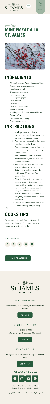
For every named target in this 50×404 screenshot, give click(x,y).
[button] (28, 6)
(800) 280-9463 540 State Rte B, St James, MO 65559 (25, 331)
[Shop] (40, 4)
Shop (40, 9)
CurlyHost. (39, 393)
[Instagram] (22, 378)
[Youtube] (28, 378)
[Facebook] (15, 378)
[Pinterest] (35, 378)
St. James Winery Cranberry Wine (30, 83)
